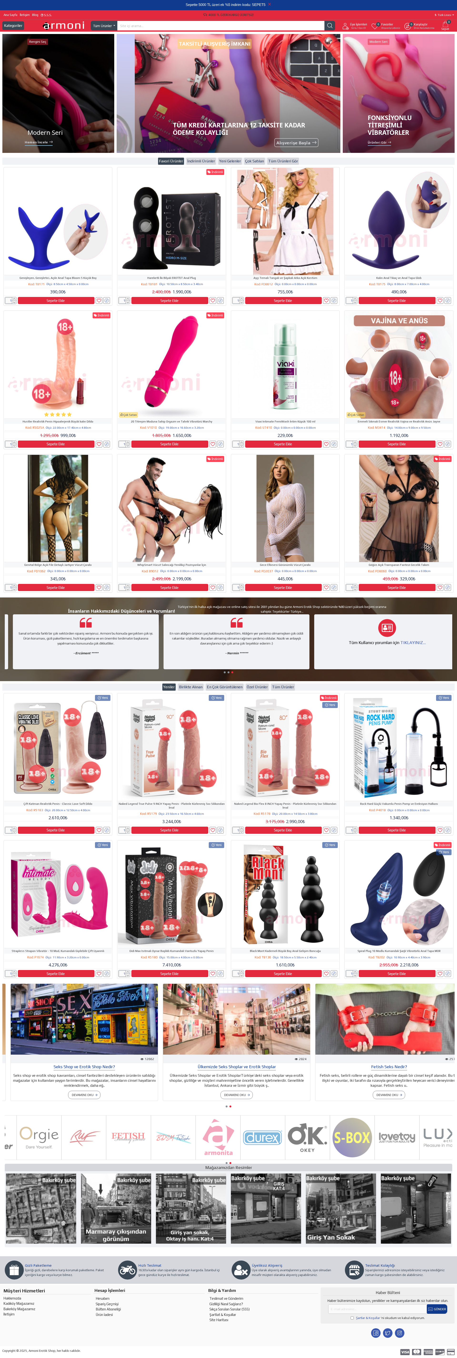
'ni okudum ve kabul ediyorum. (390, 1318)
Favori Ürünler (171, 161)
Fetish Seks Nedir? (381, 1066)
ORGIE (27, 1159)
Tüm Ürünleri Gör (283, 161)
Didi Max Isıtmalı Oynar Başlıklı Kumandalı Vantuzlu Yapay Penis (171, 951)
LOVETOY (385, 1159)
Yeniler (169, 687)
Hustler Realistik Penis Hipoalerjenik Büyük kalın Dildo (58, 421)
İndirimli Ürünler (201, 161)
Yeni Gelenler (230, 161)
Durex (251, 1159)
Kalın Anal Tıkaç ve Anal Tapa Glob (399, 278)
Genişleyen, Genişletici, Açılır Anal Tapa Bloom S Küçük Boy (58, 278)
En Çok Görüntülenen (225, 687)
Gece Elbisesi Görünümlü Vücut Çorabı (285, 565)
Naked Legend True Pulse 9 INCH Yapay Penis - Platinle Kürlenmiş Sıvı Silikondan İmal (172, 805)
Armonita (206, 1159)
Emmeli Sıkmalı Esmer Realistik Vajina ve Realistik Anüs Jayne (399, 421)
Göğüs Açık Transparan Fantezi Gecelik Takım (399, 565)
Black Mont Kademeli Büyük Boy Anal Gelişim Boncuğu (285, 951)
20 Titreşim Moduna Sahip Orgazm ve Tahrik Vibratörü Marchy (171, 421)
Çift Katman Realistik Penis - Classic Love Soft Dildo (58, 803)
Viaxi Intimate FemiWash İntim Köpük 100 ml (285, 421)
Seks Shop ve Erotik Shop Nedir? (76, 1066)
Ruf (72, 1159)
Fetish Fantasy (117, 1159)
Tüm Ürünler (283, 687)
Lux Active (429, 1159)
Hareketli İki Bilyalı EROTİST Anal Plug (171, 278)
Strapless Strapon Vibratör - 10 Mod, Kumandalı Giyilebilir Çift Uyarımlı (58, 951)
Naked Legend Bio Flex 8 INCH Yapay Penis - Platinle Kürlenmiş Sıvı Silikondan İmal (285, 805)
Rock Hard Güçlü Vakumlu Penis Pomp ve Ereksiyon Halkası (399, 803)
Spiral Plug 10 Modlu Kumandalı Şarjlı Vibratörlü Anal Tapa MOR (399, 951)
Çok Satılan (254, 161)
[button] (225, 672)
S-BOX (340, 1159)
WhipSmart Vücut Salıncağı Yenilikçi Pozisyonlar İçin (171, 565)
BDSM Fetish (161, 1159)
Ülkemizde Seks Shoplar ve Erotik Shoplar (228, 1066)
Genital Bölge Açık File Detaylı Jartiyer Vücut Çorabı (58, 565)
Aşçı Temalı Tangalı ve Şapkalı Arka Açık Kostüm (285, 278)
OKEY (295, 1159)
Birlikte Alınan (191, 687)
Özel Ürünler (257, 687)
